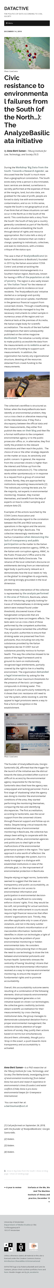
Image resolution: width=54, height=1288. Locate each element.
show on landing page (19, 1174)
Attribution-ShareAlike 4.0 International (22, 1261)
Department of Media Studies (17, 1225)
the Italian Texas (17, 284)
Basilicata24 (10, 338)
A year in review (13, 1187)
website (34, 345)
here (40, 1269)
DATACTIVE (16, 8)
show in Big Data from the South (21, 1171)
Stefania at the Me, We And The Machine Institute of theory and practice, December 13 (39, 1192)
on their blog (29, 430)
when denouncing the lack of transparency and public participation (26, 540)
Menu (10, 23)
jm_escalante (33, 1272)
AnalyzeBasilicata (34, 255)
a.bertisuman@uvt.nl (16, 1106)
